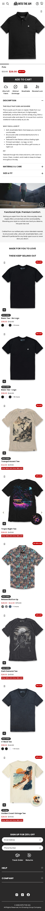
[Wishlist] (4, 262)
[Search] (9, 5)
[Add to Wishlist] (41, 11)
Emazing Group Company (31, 907)
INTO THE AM (25, 905)
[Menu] (3, 4)
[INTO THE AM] (22, 4)
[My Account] (36, 4)
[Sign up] (40, 840)
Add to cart (23, 79)
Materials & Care (12, 166)
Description (9, 100)
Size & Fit (7, 173)
